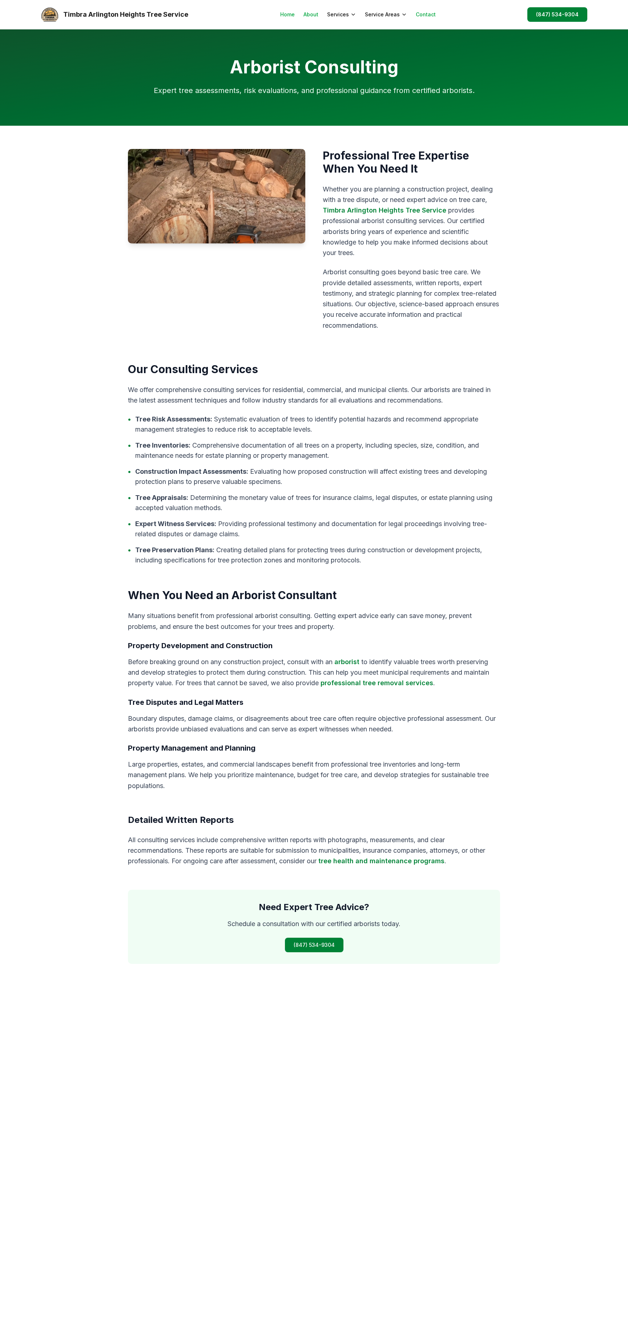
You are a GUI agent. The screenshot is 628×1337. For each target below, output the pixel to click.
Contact (426, 14)
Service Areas (382, 14)
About (310, 14)
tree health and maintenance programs (381, 861)
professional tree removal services (377, 683)
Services (338, 14)
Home (287, 14)
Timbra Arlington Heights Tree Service (384, 210)
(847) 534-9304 (557, 14)
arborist (346, 662)
